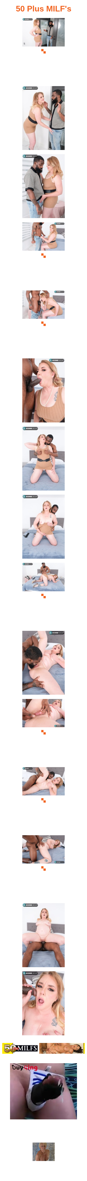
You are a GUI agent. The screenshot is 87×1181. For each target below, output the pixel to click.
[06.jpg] (43, 391)
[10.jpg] (43, 664)
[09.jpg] (43, 596)
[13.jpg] (43, 868)
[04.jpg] (43, 255)
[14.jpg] (43, 936)
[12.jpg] (43, 800)
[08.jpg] (43, 528)
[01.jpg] (43, 51)
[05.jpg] (43, 323)
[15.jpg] (43, 1004)
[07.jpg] (43, 459)
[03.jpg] (43, 187)
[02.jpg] (43, 119)
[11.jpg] (43, 732)
